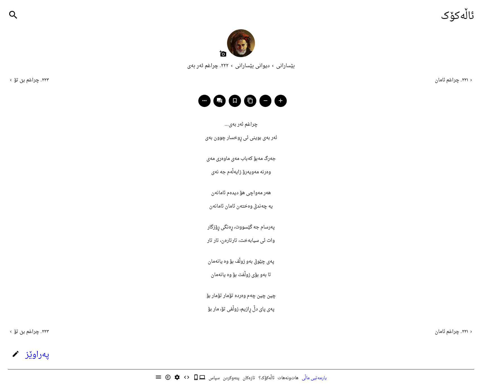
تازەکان (249, 378)
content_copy (250, 101)
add (281, 101)
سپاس (214, 378)
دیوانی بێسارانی (252, 66)
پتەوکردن (231, 378)
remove (265, 101)
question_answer (219, 101)
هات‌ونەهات (288, 378)
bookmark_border (235, 101)
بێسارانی (285, 66)
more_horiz (204, 101)
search (13, 14)
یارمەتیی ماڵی (314, 378)
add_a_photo (223, 53)
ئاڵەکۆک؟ (266, 378)
